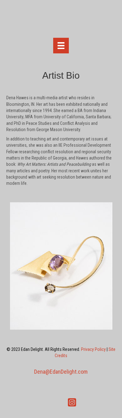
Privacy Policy (93, 349)
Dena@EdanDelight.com (61, 371)
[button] (50, 402)
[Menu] (61, 45)
